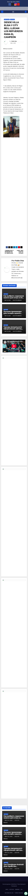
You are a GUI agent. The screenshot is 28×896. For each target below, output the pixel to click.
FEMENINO (17, 889)
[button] (23, 11)
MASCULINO (6, 19)
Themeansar (14, 886)
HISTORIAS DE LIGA (9, 892)
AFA (21, 889)
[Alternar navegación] (13, 12)
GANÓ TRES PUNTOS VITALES (20, 252)
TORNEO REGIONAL (19, 892)
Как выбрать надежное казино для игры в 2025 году (13, 297)
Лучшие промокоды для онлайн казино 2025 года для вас (12, 313)
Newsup (22, 884)
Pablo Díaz (14, 41)
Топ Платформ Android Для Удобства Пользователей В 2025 (14, 866)
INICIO (7, 889)
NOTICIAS (12, 19)
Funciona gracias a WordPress (10, 884)
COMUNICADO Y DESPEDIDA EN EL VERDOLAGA (9, 252)
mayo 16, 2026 (9, 820)
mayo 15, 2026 (9, 836)
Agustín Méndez (17, 300)
